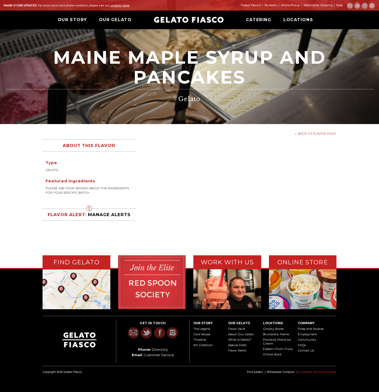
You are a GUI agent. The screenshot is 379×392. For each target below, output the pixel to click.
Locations (298, 19)
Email (350, 6)
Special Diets (237, 345)
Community (307, 339)
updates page (119, 5)
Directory (160, 349)
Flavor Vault (236, 329)
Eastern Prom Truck (278, 349)
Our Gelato (115, 19)
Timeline (199, 339)
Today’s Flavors (251, 5)
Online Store (272, 354)
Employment (307, 334)
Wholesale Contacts (280, 372)
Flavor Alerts (237, 350)
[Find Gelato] (76, 289)
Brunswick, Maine (276, 334)
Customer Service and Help (317, 372)
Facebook (364, 6)
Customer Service (159, 355)
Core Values (201, 334)
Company (306, 323)
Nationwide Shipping (318, 5)
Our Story (72, 19)
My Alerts (271, 5)
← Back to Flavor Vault (315, 133)
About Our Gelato (241, 334)
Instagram (372, 6)
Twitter (357, 6)
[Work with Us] (227, 288)
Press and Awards (311, 329)
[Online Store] (303, 288)
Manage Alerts (109, 214)
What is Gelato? (239, 339)
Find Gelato (255, 372)
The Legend (201, 329)
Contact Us (306, 350)
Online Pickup (290, 5)
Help (339, 5)
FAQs (302, 345)
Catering (258, 19)
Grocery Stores (273, 329)
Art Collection (203, 345)
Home (189, 19)
